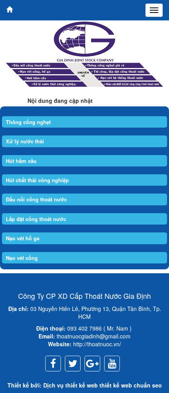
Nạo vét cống (22, 257)
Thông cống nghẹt (28, 122)
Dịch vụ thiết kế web (70, 385)
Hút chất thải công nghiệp (37, 180)
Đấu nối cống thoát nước (36, 199)
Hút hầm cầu (21, 161)
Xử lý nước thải (25, 141)
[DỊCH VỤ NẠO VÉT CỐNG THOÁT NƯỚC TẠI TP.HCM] (84, 41)
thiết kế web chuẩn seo (130, 385)
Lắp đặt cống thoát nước (36, 219)
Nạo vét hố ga (22, 238)
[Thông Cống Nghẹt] (84, 73)
